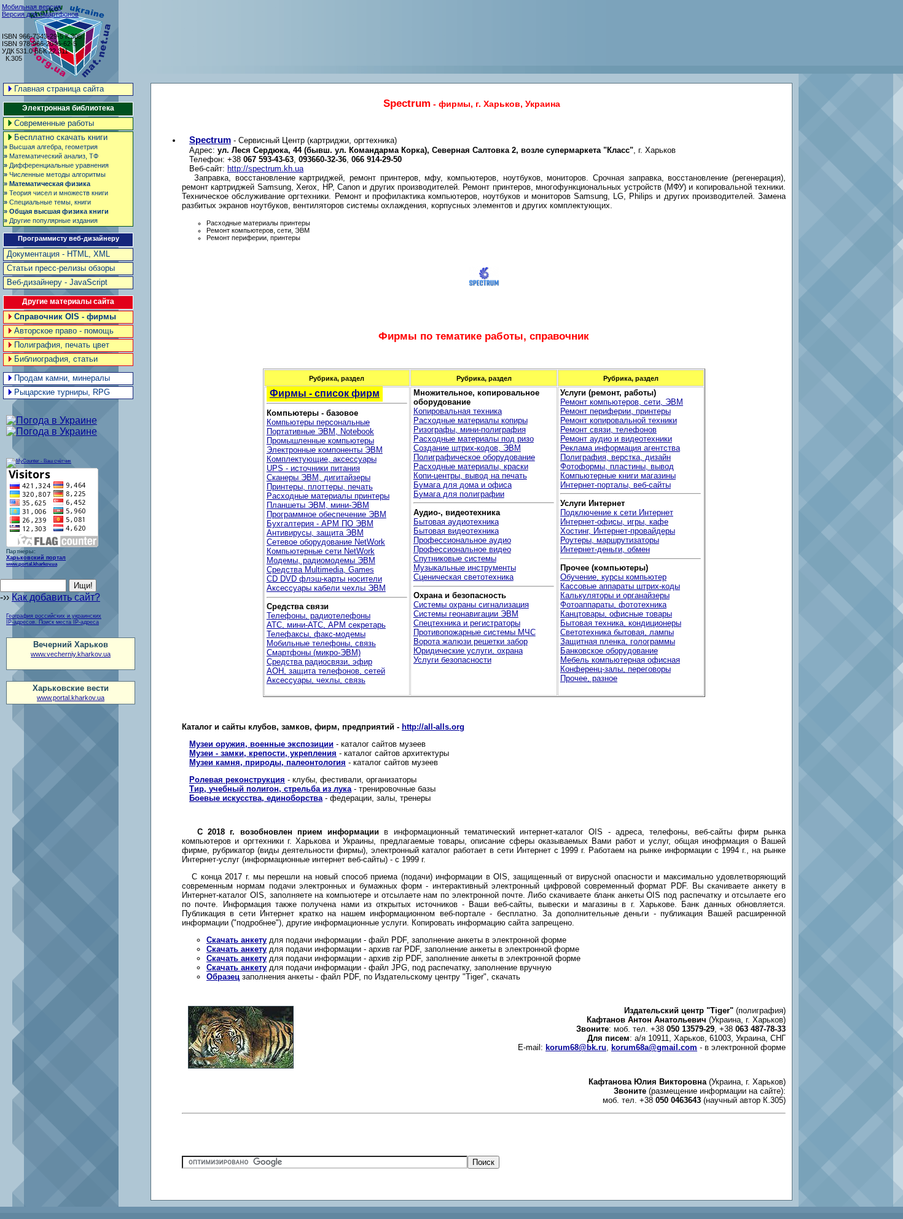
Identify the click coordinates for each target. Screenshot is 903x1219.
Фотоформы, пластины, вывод (617, 466)
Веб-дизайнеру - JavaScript (57, 282)
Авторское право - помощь (64, 330)
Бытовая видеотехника (456, 531)
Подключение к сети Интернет (616, 512)
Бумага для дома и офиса (462, 484)
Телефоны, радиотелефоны (318, 615)
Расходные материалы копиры (470, 420)
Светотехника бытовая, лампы (617, 632)
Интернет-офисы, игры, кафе (614, 521)
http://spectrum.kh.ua (265, 168)
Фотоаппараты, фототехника (613, 604)
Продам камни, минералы (62, 378)
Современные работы (54, 123)
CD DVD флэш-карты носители (324, 578)
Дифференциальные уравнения (56, 165)
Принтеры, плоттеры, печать (320, 486)
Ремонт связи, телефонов (608, 429)
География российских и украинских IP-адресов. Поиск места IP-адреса (53, 619)
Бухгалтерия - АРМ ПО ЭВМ (320, 523)
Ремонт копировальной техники (618, 420)
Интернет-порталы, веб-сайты (615, 484)
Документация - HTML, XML (58, 254)
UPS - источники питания (313, 468)
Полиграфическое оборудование (474, 457)
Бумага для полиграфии (458, 494)
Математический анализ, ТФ (51, 156)
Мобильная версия (31, 6)
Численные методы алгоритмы (55, 174)
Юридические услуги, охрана (468, 650)
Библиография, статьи (56, 359)
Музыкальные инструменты (464, 567)
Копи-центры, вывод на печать (470, 475)
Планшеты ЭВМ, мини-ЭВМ (318, 505)
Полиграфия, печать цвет (61, 344)
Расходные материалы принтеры (328, 495)
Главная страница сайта (59, 88)
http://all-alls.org (433, 726)
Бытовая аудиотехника (456, 521)
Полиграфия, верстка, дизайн (615, 457)
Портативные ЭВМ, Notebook (320, 431)
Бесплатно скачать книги (61, 137)
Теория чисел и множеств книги (56, 193)
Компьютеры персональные (318, 422)
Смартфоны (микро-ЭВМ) (314, 652)
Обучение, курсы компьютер (613, 577)
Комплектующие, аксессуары (322, 459)
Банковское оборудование (609, 650)
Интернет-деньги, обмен (605, 549)
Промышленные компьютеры (320, 440)
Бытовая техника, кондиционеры (620, 623)
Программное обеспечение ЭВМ (326, 514)
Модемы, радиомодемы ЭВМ (321, 560)
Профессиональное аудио (462, 540)
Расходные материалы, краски (470, 466)
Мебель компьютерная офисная (620, 659)
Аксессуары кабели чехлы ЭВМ (326, 588)
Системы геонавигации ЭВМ (465, 613)
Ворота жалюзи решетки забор (470, 641)
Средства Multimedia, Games (320, 569)
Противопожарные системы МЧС (474, 632)
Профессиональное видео (462, 549)
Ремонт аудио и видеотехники (616, 438)
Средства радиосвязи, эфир (319, 661)
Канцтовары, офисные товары (616, 613)
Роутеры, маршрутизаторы (609, 540)
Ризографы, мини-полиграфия (469, 429)
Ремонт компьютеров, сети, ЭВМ (621, 402)
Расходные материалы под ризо (473, 438)
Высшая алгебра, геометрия (51, 146)
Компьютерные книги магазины (618, 475)
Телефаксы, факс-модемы (316, 634)
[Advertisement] (678, 30)
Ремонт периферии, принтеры (615, 411)
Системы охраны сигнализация (471, 604)
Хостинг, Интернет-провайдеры (617, 531)
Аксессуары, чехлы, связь (316, 680)
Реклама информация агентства (620, 448)
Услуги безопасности (452, 659)
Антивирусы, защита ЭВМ (315, 532)
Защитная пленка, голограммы (617, 641)
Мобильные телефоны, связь (321, 643)
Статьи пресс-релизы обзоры (61, 268)
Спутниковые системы (454, 558)
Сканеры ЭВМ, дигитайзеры (318, 477)
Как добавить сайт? (56, 597)
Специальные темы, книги (47, 202)
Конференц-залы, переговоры (615, 669)
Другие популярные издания (51, 220)
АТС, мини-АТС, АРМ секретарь (326, 624)
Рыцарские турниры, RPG (62, 392)
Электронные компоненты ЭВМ (325, 449)
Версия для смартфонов (40, 14)
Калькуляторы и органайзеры (615, 595)
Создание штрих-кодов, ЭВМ (467, 448)
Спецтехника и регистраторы (466, 623)
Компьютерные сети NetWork (321, 551)
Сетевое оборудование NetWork (326, 542)
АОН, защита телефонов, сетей (326, 671)
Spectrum (210, 139)
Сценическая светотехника (463, 577)
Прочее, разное (588, 678)
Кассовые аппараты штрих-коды (620, 586)
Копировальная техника (457, 411)
